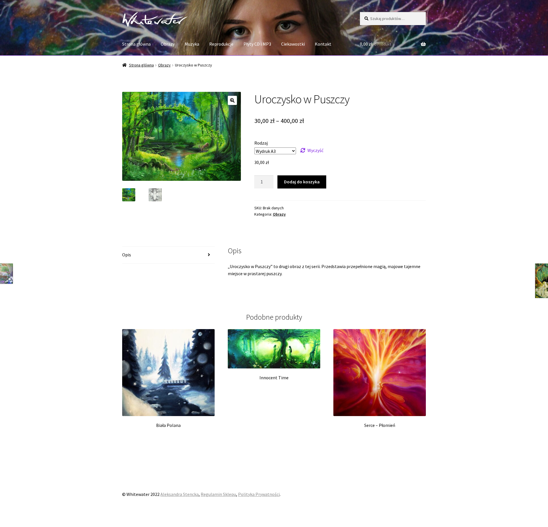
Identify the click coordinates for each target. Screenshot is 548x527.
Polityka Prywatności (259, 494)
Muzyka (192, 44)
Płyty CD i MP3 (257, 44)
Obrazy (168, 44)
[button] (232, 100)
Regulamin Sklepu (218, 494)
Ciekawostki (293, 44)
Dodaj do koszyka (302, 182)
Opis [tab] (126, 255)
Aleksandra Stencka (179, 494)
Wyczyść (315, 150)
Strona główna (136, 44)
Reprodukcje (221, 44)
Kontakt (323, 44)
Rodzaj (261, 143)
